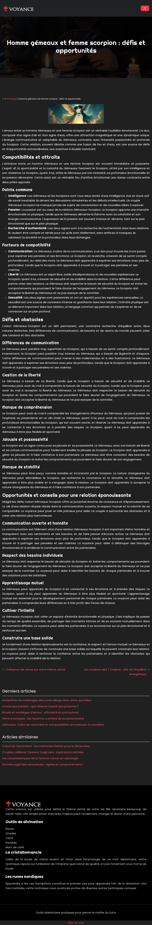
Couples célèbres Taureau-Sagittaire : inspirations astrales (43, 752)
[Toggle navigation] (145, 8)
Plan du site (76, 923)
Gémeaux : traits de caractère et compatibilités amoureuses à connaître (53, 725)
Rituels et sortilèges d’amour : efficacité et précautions (40, 712)
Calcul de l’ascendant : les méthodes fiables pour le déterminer (46, 746)
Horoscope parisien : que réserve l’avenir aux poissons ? (40, 706)
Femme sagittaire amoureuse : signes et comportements (42, 764)
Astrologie (11, 98)
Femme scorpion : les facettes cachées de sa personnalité (43, 718)
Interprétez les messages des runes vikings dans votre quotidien (46, 700)
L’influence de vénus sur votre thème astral (35, 669)
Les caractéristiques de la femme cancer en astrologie (40, 758)
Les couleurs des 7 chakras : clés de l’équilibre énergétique (115, 672)
